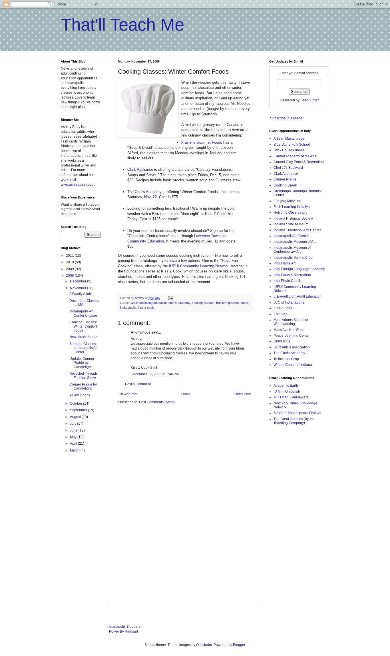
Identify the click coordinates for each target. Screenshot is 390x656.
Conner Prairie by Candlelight (83, 386)
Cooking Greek (285, 185)
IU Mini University (287, 392)
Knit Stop (281, 314)
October (76, 404)
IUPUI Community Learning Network (199, 266)
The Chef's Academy (144, 192)
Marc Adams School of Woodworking (291, 322)
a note (71, 214)
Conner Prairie (285, 179)
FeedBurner (309, 100)
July (73, 424)
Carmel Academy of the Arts (295, 156)
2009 (70, 269)
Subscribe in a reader (286, 118)
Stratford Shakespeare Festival (297, 413)
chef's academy (179, 302)
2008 (70, 276)
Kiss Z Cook (215, 214)
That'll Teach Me (122, 24)
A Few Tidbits (79, 395)
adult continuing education (149, 302)
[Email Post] (170, 298)
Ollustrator (204, 645)
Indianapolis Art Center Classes (83, 313)
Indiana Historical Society (293, 218)
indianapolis (128, 307)
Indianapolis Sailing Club (293, 258)
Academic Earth (286, 386)
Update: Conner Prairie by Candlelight (81, 363)
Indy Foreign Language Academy (299, 269)
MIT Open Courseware (291, 397)
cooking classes (203, 302)
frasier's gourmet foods (232, 302)
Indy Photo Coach (287, 281)
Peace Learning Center (292, 336)
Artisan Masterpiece (289, 139)
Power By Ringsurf (123, 631)
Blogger (239, 645)
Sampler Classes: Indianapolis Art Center (83, 348)
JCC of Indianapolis (289, 302)
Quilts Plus (282, 341)
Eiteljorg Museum (287, 201)
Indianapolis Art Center (291, 236)
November (78, 288)
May (73, 437)
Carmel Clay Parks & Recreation (299, 162)
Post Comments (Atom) (157, 402)
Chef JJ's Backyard (288, 168)
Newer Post (128, 394)
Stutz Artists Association (292, 347)
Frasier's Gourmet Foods (201, 142)
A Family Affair (80, 294)
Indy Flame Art (284, 263)
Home (186, 394)
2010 (70, 262)
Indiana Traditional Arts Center (297, 230)
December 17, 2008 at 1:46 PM (155, 374)
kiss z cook (146, 307)
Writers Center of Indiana (293, 365)
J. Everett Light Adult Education (297, 296)
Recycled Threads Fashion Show (83, 376)
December (78, 281)
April (74, 444)
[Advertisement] (292, 520)
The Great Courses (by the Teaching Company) (294, 421)
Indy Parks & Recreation (292, 275)
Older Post (242, 394)
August (76, 417)
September (79, 410)
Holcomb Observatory (290, 212)
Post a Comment (138, 384)
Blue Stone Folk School (292, 145)
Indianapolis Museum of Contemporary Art (292, 250)
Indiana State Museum (291, 224)
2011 (70, 256)
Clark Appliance (140, 169)
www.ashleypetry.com (77, 184)
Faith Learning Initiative (292, 207)
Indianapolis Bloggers (123, 627)
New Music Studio (83, 337)
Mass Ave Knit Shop (289, 330)
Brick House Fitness (289, 150)
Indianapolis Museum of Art (294, 242)
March (75, 450)
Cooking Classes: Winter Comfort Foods (83, 326)
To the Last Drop (286, 359)
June (74, 430)
